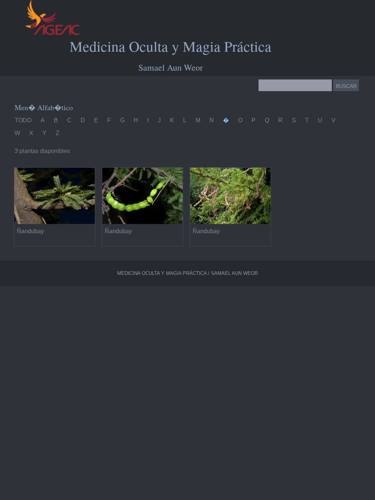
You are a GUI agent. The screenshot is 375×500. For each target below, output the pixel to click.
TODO (23, 120)
